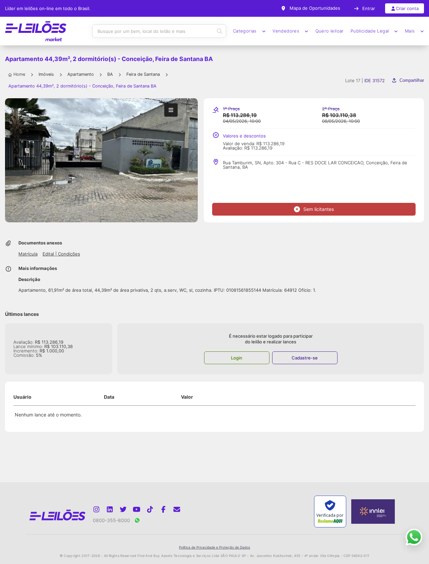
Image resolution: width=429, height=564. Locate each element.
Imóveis (46, 74)
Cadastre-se (305, 357)
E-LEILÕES (35, 31)
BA (110, 74)
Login (236, 357)
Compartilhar (412, 80)
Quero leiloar (329, 31)
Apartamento (80, 74)
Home (19, 74)
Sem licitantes (318, 209)
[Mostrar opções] (171, 110)
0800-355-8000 (111, 520)
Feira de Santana (143, 74)
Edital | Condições (61, 254)
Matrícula (28, 254)
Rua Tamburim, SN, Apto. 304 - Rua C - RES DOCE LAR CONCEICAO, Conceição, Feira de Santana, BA (315, 165)
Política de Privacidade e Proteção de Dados (214, 547)
